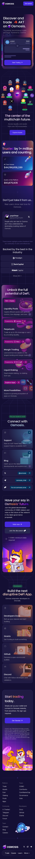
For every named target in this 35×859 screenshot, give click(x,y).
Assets (13, 853)
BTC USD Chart (15, 734)
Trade (7, 853)
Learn (20, 853)
